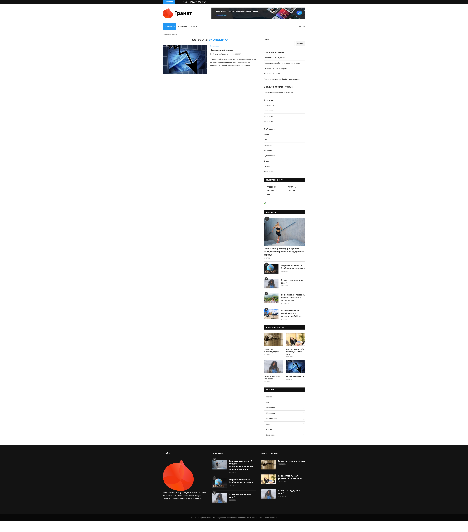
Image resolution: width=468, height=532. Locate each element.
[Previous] (177, 2)
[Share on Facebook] (231, 70)
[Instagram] (293, 2)
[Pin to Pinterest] (237, 70)
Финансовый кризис (192, 2)
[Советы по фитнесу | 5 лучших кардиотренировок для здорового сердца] (284, 232)
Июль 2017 (268, 121)
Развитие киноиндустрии (274, 58)
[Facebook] (287, 2)
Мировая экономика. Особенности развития (282, 79)
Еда (265, 140)
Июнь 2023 (268, 111)
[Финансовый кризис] (185, 59)
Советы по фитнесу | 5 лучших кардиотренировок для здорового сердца (284, 251)
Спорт (266, 161)
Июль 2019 (268, 116)
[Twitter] (290, 2)
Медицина (182, 26)
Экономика (170, 26)
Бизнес (267, 134)
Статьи (267, 166)
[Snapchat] (301, 2)
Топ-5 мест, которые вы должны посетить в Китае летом (293, 297)
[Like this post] (228, 70)
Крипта (194, 26)
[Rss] (304, 2)
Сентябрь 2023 (270, 105)
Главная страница (170, 34)
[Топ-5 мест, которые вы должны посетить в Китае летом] (271, 298)
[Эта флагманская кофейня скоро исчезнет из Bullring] (271, 314)
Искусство (268, 145)
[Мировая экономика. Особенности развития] (271, 269)
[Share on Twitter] (234, 70)
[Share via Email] (239, 70)
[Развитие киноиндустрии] (273, 339)
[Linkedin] (296, 2)
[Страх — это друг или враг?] (271, 283)
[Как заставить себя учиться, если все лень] (295, 339)
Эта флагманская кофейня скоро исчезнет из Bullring (291, 313)
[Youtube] (299, 2)
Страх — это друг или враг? (275, 68)
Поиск (266, 39)
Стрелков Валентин (221, 54)
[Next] (180, 2)
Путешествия (269, 156)
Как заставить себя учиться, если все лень (282, 63)
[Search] (304, 26)
